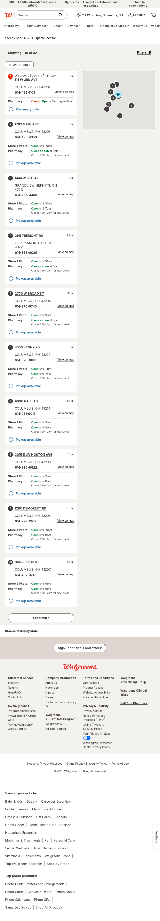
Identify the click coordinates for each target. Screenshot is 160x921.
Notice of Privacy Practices (44, 763)
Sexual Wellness (17, 848)
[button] (136, 15)
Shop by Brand (58, 864)
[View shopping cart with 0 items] (153, 15)
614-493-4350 (26, 137)
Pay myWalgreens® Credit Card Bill (20, 726)
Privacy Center (92, 710)
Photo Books (65, 892)
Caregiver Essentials (56, 801)
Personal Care (64, 840)
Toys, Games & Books (49, 848)
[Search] (62, 15)
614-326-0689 (26, 360)
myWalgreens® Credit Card (22, 717)
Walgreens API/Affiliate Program (60, 717)
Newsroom (52, 687)
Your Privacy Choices (96, 733)
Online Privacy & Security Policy (93, 726)
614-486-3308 (26, 195)
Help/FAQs (15, 692)
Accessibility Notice (95, 697)
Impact (49, 692)
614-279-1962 (25, 521)
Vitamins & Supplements (23, 856)
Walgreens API (54, 723)
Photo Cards (14, 892)
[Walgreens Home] (8, 15)
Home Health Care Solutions (50, 825)
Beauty (32, 801)
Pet (46, 840)
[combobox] (36, 15)
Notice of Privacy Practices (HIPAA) (94, 717)
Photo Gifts (42, 900)
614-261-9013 (25, 414)
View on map (65, 136)
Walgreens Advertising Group (133, 680)
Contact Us (15, 697)
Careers (50, 697)
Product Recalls (93, 687)
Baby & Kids (14, 801)
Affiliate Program (56, 728)
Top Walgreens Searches (24, 864)
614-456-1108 (25, 92)
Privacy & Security (95, 706)
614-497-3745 (25, 575)
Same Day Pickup (18, 907)
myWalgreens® (18, 706)
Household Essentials (21, 833)
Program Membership (22, 710)
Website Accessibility (96, 692)
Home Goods (15, 825)
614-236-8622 (26, 467)
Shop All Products (49, 907)
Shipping (13, 682)
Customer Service (21, 678)
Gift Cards (43, 817)
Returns (13, 687)
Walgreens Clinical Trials (133, 692)
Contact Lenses (16, 809)
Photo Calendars (17, 900)
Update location (46, 38)
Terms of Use (120, 763)
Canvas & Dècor (40, 892)
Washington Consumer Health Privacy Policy (97, 745)
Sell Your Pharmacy (134, 703)
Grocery (61, 817)
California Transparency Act (60, 704)
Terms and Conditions (98, 678)
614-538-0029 (26, 253)
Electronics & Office (46, 809)
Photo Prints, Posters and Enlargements (35, 884)
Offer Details (91, 682)
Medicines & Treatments (22, 840)
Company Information (60, 678)
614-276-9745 (26, 306)
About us (51, 682)
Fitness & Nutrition (18, 817)
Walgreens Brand (57, 856)
